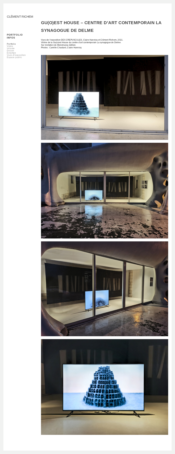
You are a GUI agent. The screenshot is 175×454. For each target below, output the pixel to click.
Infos (11, 37)
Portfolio (15, 34)
